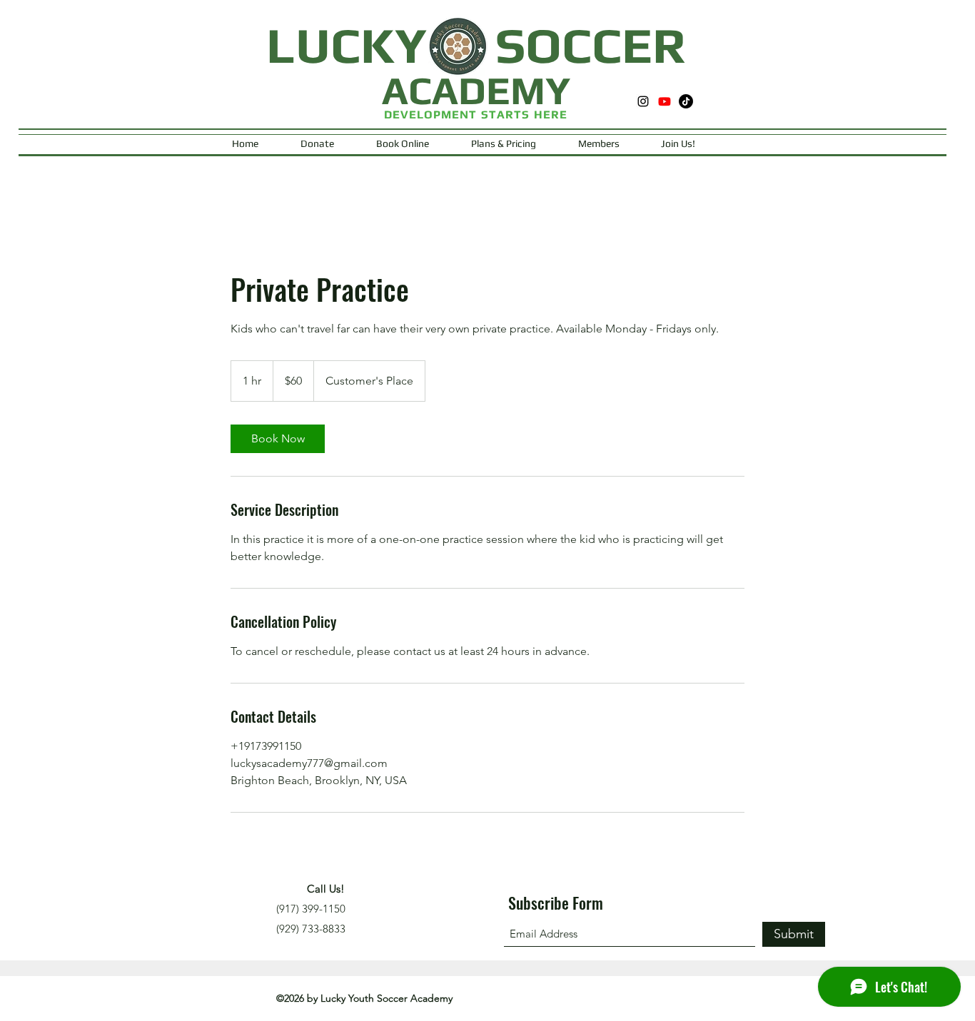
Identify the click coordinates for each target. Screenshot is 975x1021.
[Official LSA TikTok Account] (686, 101)
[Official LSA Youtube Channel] (664, 101)
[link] (278, 439)
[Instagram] (643, 101)
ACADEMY (476, 90)
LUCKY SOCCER (476, 44)
